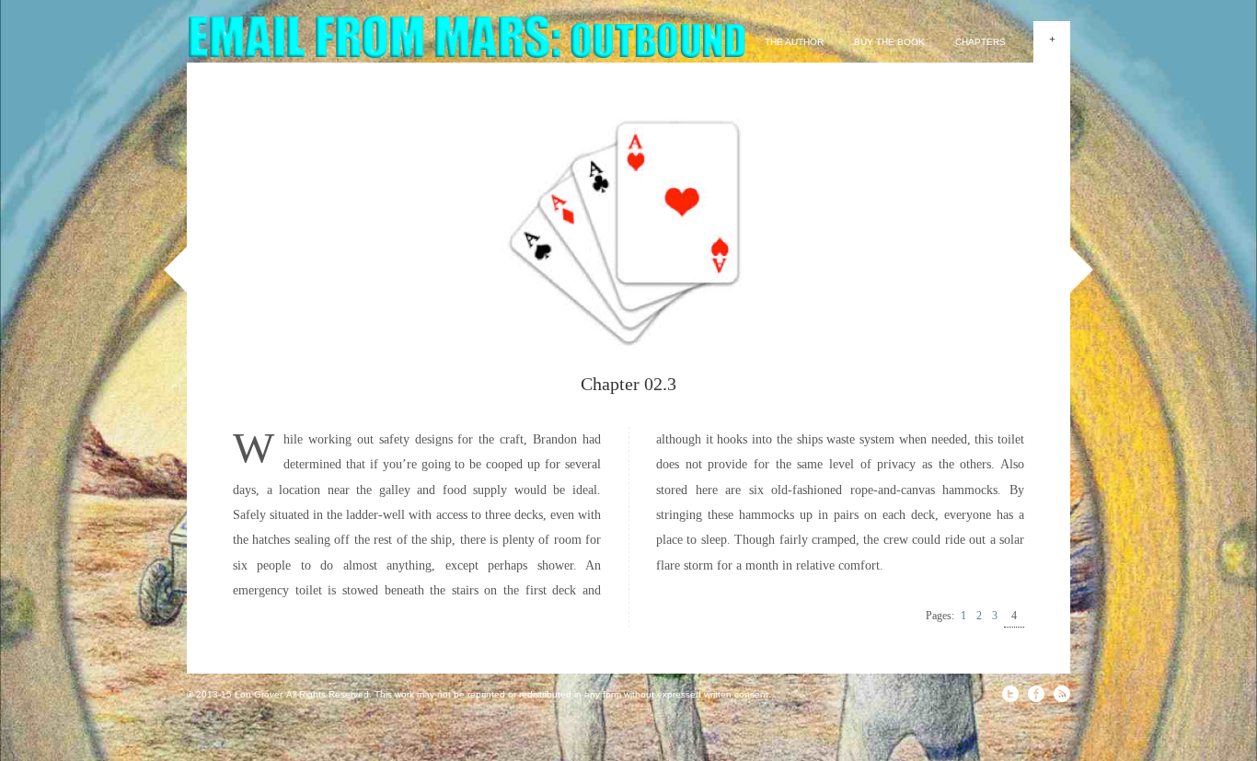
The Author (794, 42)
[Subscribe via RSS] (1062, 694)
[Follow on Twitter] (1010, 694)
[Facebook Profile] (1036, 694)
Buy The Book (889, 42)
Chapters (980, 42)
